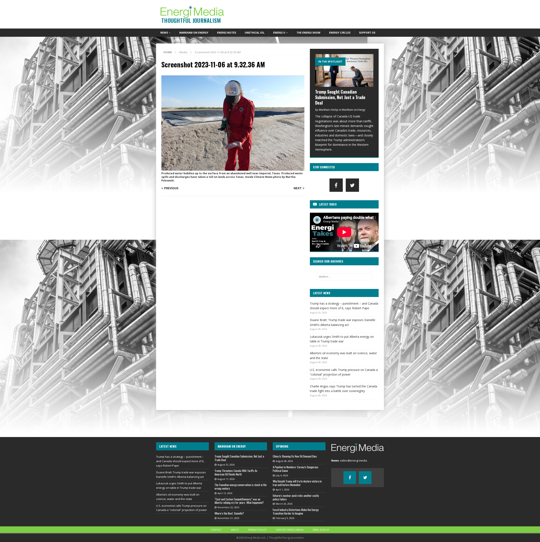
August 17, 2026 (226, 479)
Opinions (282, 446)
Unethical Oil (255, 32)
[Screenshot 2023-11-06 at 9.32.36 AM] (232, 168)
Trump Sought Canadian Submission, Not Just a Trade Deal (340, 97)
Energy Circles (339, 32)
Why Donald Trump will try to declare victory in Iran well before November (297, 483)
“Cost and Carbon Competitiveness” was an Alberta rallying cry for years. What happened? (239, 501)
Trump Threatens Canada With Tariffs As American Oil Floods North (236, 472)
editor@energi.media (353, 460)
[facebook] (336, 185)
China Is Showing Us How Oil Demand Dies (295, 456)
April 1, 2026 (282, 489)
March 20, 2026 (284, 503)
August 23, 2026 (226, 464)
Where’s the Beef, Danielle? (229, 513)
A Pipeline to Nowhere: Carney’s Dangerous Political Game (295, 469)
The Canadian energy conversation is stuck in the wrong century (241, 486)
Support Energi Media (289, 529)
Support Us (367, 32)
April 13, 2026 (224, 493)
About (235, 529)
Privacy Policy (257, 529)
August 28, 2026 (284, 461)
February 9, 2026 (285, 518)
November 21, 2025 (228, 518)
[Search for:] (344, 276)
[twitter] (352, 185)
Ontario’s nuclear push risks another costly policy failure (296, 497)
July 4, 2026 (282, 475)
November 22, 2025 (228, 507)
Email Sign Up (321, 529)
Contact (216, 529)
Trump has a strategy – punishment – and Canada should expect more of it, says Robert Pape (180, 461)
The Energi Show (308, 32)
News (164, 32)
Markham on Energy (193, 32)
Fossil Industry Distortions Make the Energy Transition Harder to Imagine (296, 511)
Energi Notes (226, 32)
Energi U (279, 32)
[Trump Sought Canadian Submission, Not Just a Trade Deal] (344, 70)
